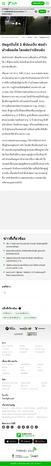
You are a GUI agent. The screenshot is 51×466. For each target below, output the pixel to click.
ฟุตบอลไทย (23, 383)
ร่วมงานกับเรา (15, 408)
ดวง (21, 367)
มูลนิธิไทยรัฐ (39, 408)
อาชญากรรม (6, 352)
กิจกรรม (5, 408)
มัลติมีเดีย (23, 373)
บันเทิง (4, 367)
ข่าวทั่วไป (43, 317)
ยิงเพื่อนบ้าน (7, 313)
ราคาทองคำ (39, 352)
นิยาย (4, 370)
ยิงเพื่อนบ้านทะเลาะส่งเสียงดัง (27, 317)
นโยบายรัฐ (23, 349)
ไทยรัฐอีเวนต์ (7, 398)
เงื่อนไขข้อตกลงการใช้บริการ (12, 417)
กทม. (37, 37)
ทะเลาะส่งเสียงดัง (8, 317)
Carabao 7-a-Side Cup (28, 389)
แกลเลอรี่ (5, 389)
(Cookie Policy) (7, 14)
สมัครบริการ (38, 3)
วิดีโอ (22, 370)
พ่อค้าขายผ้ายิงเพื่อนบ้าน (38, 313)
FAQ (17, 411)
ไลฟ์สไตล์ (5, 373)
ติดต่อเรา (27, 417)
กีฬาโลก (22, 386)
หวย (37, 367)
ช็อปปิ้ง (5, 395)
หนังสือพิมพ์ (24, 364)
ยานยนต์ (22, 352)
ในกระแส (38, 346)
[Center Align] (48, 11)
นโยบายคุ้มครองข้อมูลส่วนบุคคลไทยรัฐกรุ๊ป (17, 414)
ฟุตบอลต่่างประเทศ (8, 383)
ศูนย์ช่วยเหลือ (26, 411)
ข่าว (25, 37)
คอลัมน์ (38, 364)
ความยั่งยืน (6, 355)
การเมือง (5, 349)
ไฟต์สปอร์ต (6, 386)
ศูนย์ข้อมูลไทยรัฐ (8, 411)
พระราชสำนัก (7, 346)
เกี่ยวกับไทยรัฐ (27, 408)
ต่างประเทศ (39, 349)
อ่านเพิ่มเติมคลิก (14, 11)
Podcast (39, 370)
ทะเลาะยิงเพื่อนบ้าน (21, 313)
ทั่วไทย (31, 37)
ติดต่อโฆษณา (38, 417)
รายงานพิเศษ (7, 364)
